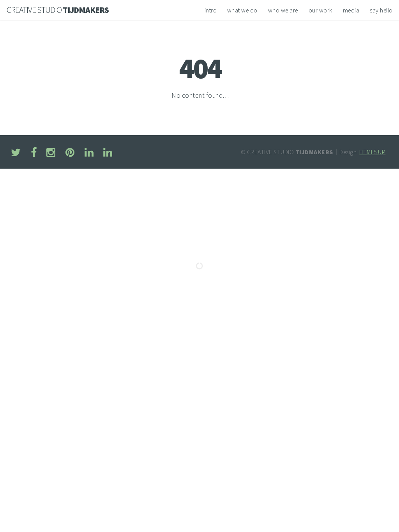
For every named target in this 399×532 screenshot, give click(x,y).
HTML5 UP (372, 152)
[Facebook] (33, 153)
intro (211, 10)
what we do (242, 10)
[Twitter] (16, 153)
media (351, 10)
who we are (283, 10)
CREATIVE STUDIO (58, 10)
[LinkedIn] (89, 153)
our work (320, 10)
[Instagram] (51, 153)
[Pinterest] (70, 153)
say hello (381, 10)
